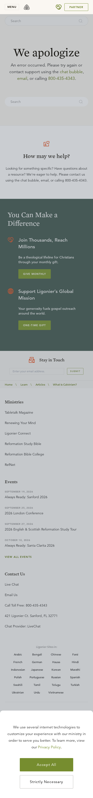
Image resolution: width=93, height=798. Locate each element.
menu (11, 7)
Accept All (46, 764)
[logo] (26, 7)
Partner (76, 7)
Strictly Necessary (46, 781)
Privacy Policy (49, 747)
